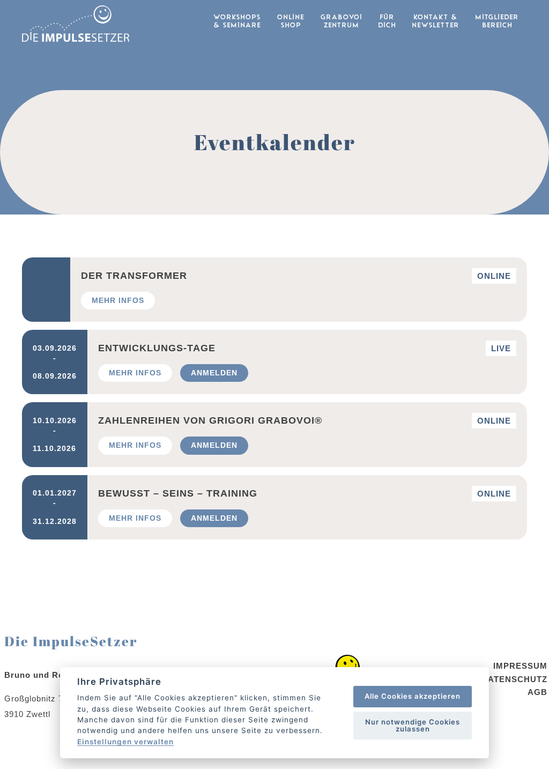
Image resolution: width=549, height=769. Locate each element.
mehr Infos (118, 300)
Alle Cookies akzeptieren (413, 696)
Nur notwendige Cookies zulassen (412, 725)
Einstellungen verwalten (125, 742)
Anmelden (214, 372)
